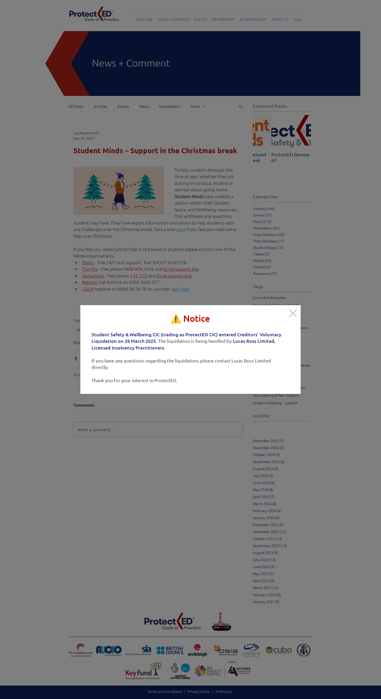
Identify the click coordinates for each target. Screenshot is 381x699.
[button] (293, 313)
